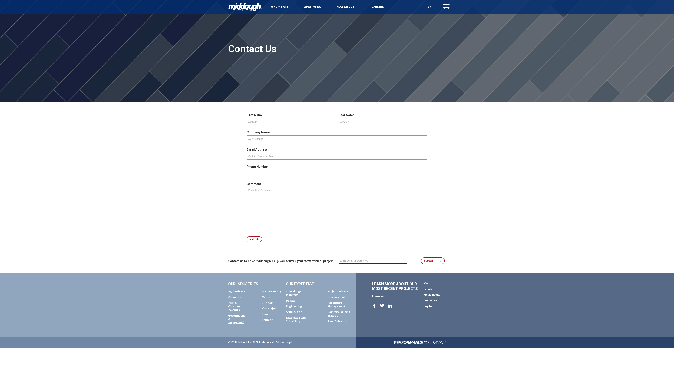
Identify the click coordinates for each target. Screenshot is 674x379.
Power (266, 314)
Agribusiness (236, 291)
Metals (266, 297)
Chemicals (235, 297)
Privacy (280, 342)
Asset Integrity (337, 321)
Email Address (257, 149)
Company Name (258, 132)
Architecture (294, 312)
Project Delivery (338, 291)
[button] (446, 8)
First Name (255, 115)
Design (290, 300)
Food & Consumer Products (235, 306)
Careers (377, 7)
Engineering (294, 306)
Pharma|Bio (269, 308)
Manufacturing (271, 291)
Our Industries (243, 284)
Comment (254, 184)
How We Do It (346, 7)
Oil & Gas (267, 302)
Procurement (336, 297)
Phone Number (257, 167)
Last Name (347, 115)
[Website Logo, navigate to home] (245, 7)
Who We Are (279, 7)
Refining (267, 319)
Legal (289, 342)
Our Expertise (300, 284)
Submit (428, 260)
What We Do (312, 7)
